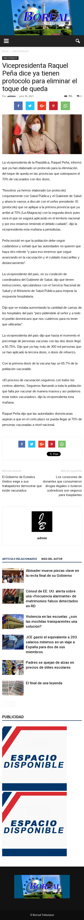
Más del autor (51, 558)
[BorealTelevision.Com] (42, 17)
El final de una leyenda (44, 683)
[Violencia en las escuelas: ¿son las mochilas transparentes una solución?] (13, 621)
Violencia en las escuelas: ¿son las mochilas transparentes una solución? (51, 621)
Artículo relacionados (19, 558)
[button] (78, 41)
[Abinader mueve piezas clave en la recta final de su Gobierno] (13, 575)
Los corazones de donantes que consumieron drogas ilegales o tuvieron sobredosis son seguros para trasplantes (62, 486)
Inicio (5, 51)
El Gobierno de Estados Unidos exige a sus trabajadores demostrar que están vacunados (22, 483)
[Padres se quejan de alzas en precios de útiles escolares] (13, 667)
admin (11, 96)
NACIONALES (10, 57)
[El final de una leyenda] (13, 688)
